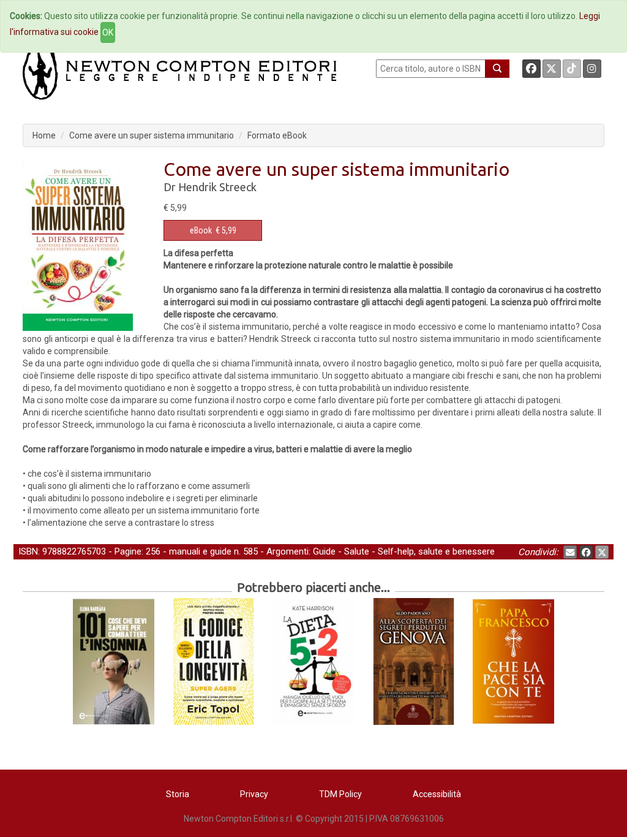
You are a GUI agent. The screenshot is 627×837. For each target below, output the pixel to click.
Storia (177, 794)
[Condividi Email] (570, 552)
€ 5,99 (213, 230)
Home (44, 135)
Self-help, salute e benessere (436, 551)
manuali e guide (200, 551)
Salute (356, 551)
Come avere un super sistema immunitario (151, 135)
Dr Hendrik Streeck (210, 187)
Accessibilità (437, 794)
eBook (201, 230)
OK (107, 32)
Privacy (254, 794)
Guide (324, 551)
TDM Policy (340, 794)
